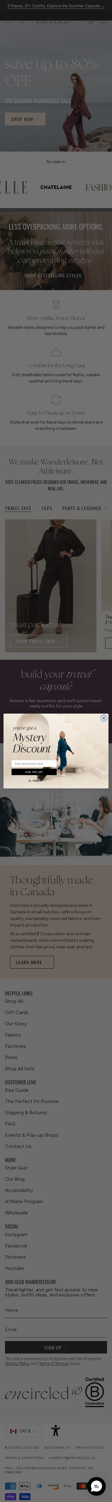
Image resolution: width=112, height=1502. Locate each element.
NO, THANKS (34, 780)
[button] (96, 1486)
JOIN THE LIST (34, 772)
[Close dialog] (103, 718)
